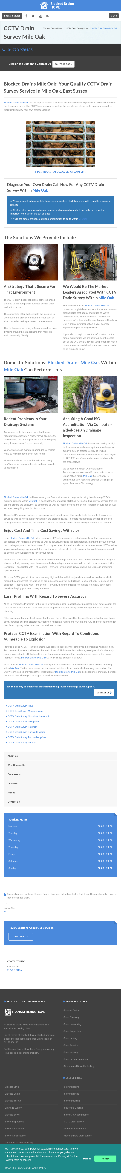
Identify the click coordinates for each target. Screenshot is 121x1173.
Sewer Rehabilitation (15, 1135)
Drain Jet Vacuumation (76, 1059)
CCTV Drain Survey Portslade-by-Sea (27, 737)
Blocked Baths (12, 1093)
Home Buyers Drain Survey (78, 1135)
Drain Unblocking (72, 1024)
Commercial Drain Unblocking (79, 1066)
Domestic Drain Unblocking (19, 1142)
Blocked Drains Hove (28, 1012)
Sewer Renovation (14, 1128)
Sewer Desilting (72, 1100)
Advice (11, 792)
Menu (113, 16)
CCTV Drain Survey (74, 1121)
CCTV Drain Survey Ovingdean (23, 721)
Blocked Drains (71, 1010)
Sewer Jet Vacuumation (76, 1114)
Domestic (13, 783)
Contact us (14, 801)
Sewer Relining (71, 1093)
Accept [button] (105, 1158)
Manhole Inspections (75, 1128)
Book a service (12, 16)
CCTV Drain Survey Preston (22, 742)
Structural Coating (73, 1107)
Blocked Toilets (13, 1100)
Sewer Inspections (14, 1121)
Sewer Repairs (71, 1086)
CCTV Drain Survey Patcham (22, 726)
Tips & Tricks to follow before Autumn (60, 171)
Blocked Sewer (12, 1114)
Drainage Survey (13, 1107)
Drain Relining (71, 1052)
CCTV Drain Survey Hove (20, 705)
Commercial (14, 774)
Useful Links (73, 1077)
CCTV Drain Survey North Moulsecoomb (28, 716)
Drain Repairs (71, 1045)
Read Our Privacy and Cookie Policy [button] (25, 1168)
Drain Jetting (70, 1038)
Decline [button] (87, 1158)
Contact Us (103, 693)
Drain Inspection (72, 1031)
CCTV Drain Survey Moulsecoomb (25, 711)
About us (13, 756)
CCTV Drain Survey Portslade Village (26, 732)
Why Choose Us (16, 765)
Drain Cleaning (71, 1017)
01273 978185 (20, 50)
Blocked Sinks (12, 1086)
